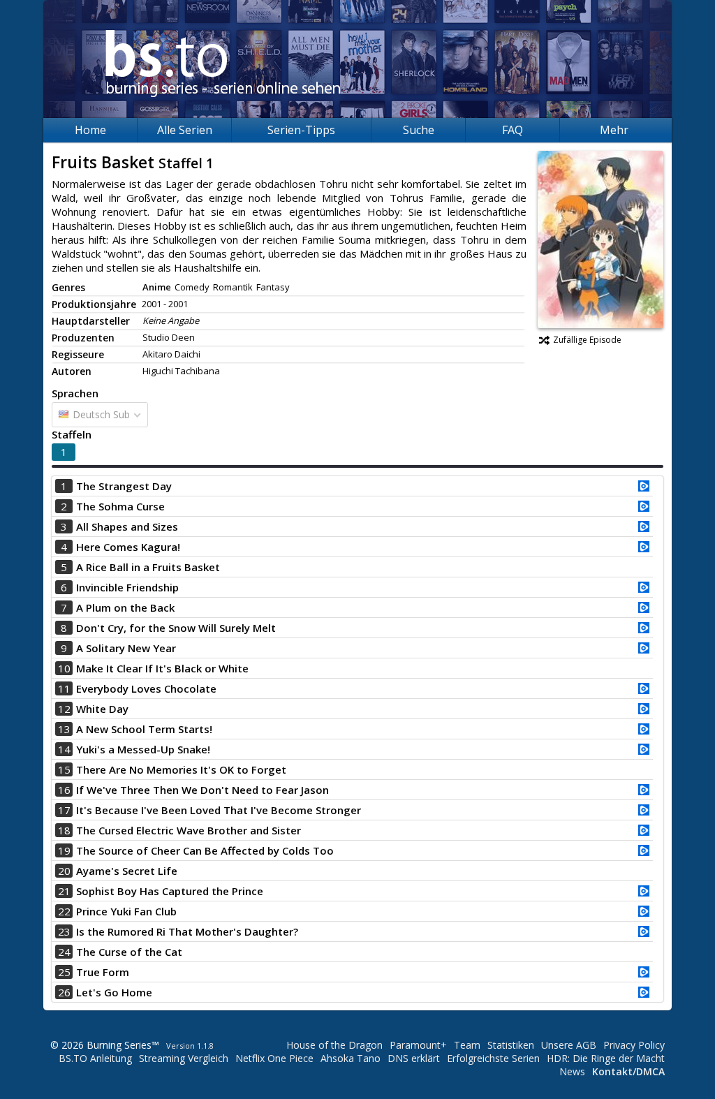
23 (64, 931)
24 (64, 952)
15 (64, 769)
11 (64, 688)
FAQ (512, 130)
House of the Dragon (334, 1045)
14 (64, 749)
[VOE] (643, 487)
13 (64, 729)
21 (64, 891)
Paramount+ (418, 1045)
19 (64, 850)
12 (64, 709)
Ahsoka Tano (350, 1058)
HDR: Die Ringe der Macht (606, 1058)
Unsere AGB (568, 1045)
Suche (418, 130)
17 (64, 810)
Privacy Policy (634, 1045)
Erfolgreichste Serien (493, 1058)
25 (64, 972)
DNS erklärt (414, 1058)
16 (64, 790)
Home (90, 130)
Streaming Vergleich (183, 1058)
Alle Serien (184, 130)
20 (64, 871)
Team (467, 1045)
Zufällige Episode (587, 340)
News (572, 1071)
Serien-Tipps (301, 130)
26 (64, 992)
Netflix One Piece (274, 1058)
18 (64, 830)
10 (64, 668)
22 (64, 911)
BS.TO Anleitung (95, 1058)
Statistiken (510, 1045)
